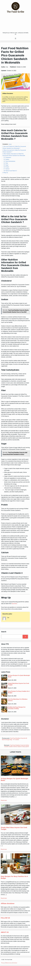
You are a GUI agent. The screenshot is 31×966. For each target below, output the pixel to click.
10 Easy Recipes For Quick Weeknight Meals (19, 676)
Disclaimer (14, 962)
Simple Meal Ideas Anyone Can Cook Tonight (18, 684)
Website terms (8, 962)
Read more (4, 800)
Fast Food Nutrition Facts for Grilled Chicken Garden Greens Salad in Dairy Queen (16, 746)
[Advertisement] (15, 22)
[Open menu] (15, 38)
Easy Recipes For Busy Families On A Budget (18, 692)
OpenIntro (14, 603)
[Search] (25, 637)
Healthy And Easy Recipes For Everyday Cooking (16, 707)
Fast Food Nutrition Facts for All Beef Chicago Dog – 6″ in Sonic (14, 739)
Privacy (3, 962)
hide (10, 144)
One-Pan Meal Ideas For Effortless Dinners (17, 700)
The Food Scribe (8, 959)
